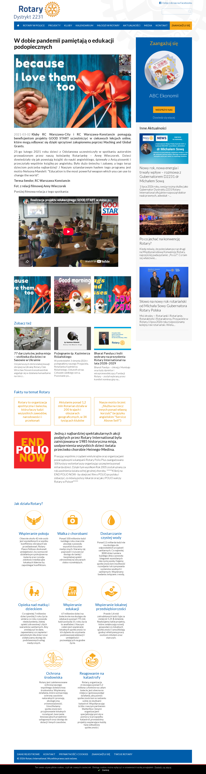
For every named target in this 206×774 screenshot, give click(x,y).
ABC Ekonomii (164, 95)
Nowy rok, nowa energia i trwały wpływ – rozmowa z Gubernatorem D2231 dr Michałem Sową (160, 174)
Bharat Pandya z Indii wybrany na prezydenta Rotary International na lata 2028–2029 (109, 358)
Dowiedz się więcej (164, 117)
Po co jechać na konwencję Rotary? (159, 241)
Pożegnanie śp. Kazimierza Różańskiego (72, 354)
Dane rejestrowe (28, 754)
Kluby (68, 25)
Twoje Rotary (123, 754)
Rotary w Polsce (34, 25)
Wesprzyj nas (164, 109)
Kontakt (162, 25)
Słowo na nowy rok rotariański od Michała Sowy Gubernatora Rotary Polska (163, 305)
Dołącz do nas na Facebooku (177, 2)
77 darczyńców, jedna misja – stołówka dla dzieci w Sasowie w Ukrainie (32, 356)
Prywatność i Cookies (73, 754)
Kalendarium (84, 25)
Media (148, 25)
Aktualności (131, 25)
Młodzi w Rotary (108, 25)
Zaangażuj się (181, 25)
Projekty (54, 25)
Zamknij (105, 770)
